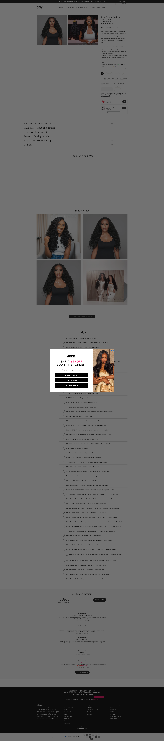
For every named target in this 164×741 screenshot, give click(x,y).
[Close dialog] (112, 350)
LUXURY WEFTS (71, 375)
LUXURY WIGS (71, 380)
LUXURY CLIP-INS (71, 385)
